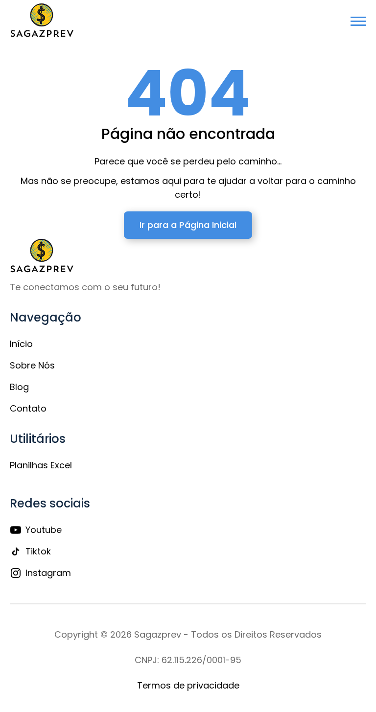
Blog (19, 387)
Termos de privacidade (188, 685)
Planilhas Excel (41, 465)
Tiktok (38, 551)
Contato (28, 408)
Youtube (43, 530)
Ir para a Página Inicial (188, 225)
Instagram (48, 573)
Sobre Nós (32, 365)
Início (21, 344)
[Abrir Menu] (358, 21)
